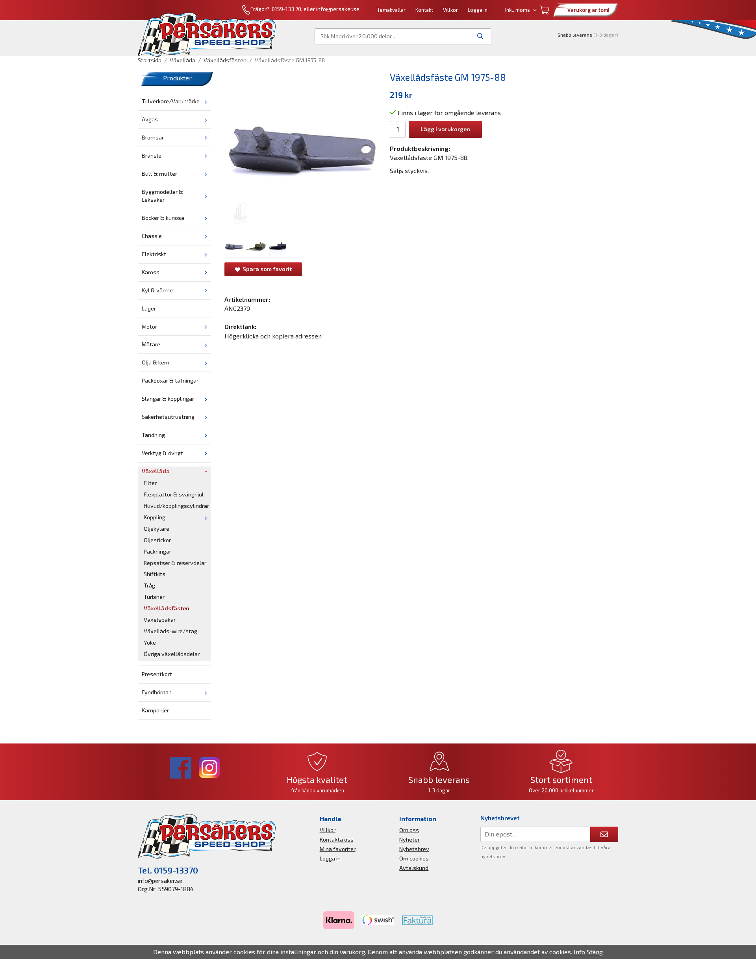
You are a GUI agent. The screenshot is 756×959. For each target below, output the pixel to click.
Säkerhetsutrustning (168, 416)
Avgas (150, 119)
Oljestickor (157, 540)
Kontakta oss (337, 839)
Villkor (450, 10)
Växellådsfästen (166, 608)
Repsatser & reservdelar (175, 562)
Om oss (409, 830)
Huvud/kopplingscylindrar (176, 505)
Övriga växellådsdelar (172, 653)
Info (579, 951)
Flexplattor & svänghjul (174, 494)
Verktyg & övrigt (162, 453)
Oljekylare (156, 528)
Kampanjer (155, 710)
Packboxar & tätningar (170, 380)
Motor (149, 326)
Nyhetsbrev (414, 849)
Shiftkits (154, 574)
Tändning (153, 434)
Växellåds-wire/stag (170, 631)
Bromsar (153, 137)
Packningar (157, 551)
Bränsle (151, 155)
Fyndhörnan (157, 692)
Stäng (595, 951)
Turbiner (154, 596)
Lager (149, 308)
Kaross (150, 272)
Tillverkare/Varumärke (171, 101)
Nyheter (409, 839)
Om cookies (414, 858)
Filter (150, 483)
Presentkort (157, 674)
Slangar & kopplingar (168, 398)
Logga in (477, 10)
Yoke (150, 642)
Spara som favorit (266, 269)
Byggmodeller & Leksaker (162, 195)
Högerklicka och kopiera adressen (273, 336)
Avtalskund (413, 867)
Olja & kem (155, 362)
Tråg (149, 585)
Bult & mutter (159, 173)
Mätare (151, 344)
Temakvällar (391, 10)
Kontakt (424, 10)
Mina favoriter (338, 849)
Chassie (152, 235)
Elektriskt (154, 254)
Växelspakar (160, 619)
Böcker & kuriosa (163, 217)
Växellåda (156, 471)
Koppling (154, 517)
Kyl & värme (157, 290)
